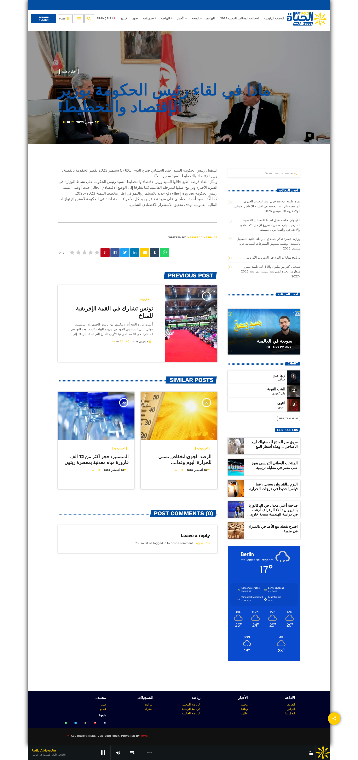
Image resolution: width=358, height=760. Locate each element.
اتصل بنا (290, 713)
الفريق (291, 704)
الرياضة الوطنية (191, 708)
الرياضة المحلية (191, 704)
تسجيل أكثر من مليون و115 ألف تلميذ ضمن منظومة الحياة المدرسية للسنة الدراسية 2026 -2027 (270, 271)
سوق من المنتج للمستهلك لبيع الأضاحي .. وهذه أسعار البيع (275, 444)
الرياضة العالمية (191, 713)
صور (103, 704)
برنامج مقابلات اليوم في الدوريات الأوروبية (273, 258)
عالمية (244, 713)
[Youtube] (95, 723)
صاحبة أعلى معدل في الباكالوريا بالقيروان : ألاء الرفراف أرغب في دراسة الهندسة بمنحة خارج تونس (273, 512)
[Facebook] (105, 723)
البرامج (291, 708)
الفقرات (148, 708)
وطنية (244, 708)
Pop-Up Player (44, 18)
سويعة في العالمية (274, 341)
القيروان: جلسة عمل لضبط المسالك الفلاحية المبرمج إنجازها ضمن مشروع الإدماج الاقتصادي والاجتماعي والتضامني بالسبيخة (270, 225)
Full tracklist (289, 418)
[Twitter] (75, 723)
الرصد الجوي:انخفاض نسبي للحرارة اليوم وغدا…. (185, 459)
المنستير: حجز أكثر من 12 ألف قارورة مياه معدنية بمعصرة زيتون (97, 459)
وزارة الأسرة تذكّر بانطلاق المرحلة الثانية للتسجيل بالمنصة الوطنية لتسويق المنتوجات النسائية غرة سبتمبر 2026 (268, 244)
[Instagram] (85, 723)
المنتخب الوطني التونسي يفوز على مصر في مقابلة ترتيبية (275, 465)
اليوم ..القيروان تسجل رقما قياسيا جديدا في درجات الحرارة (273, 486)
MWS (144, 736)
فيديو (103, 708)
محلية (244, 704)
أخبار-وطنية (69, 71)
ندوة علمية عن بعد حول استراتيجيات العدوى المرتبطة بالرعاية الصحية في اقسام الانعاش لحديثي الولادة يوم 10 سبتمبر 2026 (267, 206)
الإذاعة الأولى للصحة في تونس (300, 5)
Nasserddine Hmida (202, 237)
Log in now (202, 543)
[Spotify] (66, 723)
